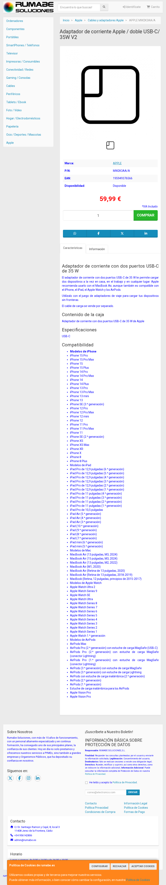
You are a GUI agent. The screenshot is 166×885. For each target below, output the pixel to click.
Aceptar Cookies (142, 866)
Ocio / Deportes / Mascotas (23, 134)
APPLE (117, 163)
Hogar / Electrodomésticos (23, 118)
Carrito (155, 7)
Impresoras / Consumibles (23, 61)
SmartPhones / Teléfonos (22, 45)
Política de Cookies (138, 880)
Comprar (145, 215)
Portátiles (12, 37)
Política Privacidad (96, 807)
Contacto (91, 803)
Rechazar (119, 866)
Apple (10, 142)
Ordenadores (14, 21)
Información (97, 249)
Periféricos (13, 94)
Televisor (12, 53)
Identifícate (133, 7)
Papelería (12, 126)
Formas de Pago (134, 812)
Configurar (100, 866)
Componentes (15, 29)
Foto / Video (14, 110)
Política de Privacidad (95, 774)
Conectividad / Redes (19, 69)
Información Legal (135, 803)
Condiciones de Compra (100, 812)
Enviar (132, 792)
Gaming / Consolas (18, 77)
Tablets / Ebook (16, 102)
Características (72, 248)
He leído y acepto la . (113, 782)
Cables (10, 86)
